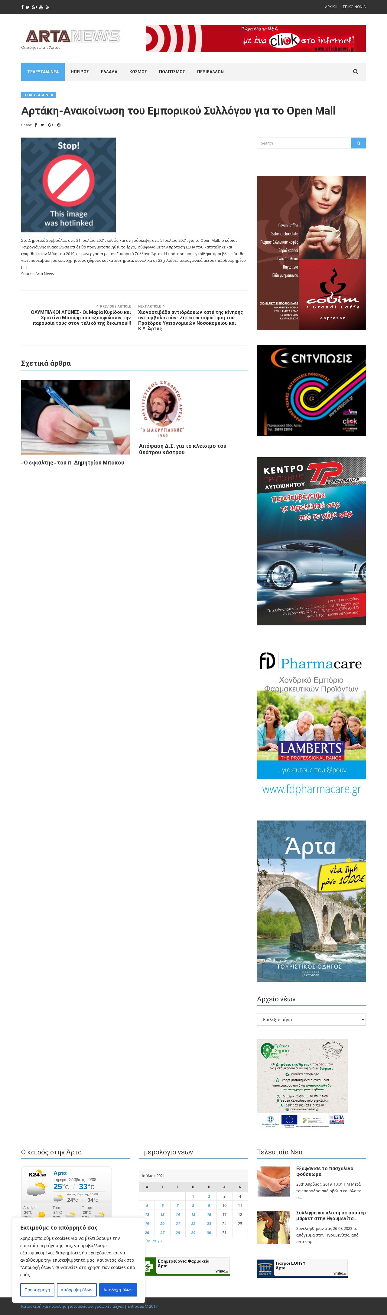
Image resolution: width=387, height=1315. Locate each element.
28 (178, 1232)
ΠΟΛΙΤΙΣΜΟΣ (172, 71)
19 (147, 1223)
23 (209, 1223)
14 (178, 1214)
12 (147, 1214)
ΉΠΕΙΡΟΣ (80, 71)
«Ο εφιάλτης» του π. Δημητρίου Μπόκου (72, 462)
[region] (78, 1260)
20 (162, 1223)
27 (162, 1232)
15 (193, 1214)
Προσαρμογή (37, 1290)
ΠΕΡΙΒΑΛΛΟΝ (210, 71)
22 (193, 1223)
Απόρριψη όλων (77, 1290)
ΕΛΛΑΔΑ (109, 71)
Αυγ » (157, 1240)
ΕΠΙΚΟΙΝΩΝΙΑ (354, 6)
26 (147, 1232)
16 (209, 1214)
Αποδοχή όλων (118, 1290)
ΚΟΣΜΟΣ (138, 71)
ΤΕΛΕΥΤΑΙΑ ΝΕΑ (43, 71)
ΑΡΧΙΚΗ (331, 6)
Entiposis (136, 1306)
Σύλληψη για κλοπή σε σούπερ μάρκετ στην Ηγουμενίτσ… (331, 1215)
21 (178, 1223)
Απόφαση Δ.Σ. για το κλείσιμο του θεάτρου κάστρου (182, 449)
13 (162, 1214)
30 (209, 1232)
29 (193, 1232)
